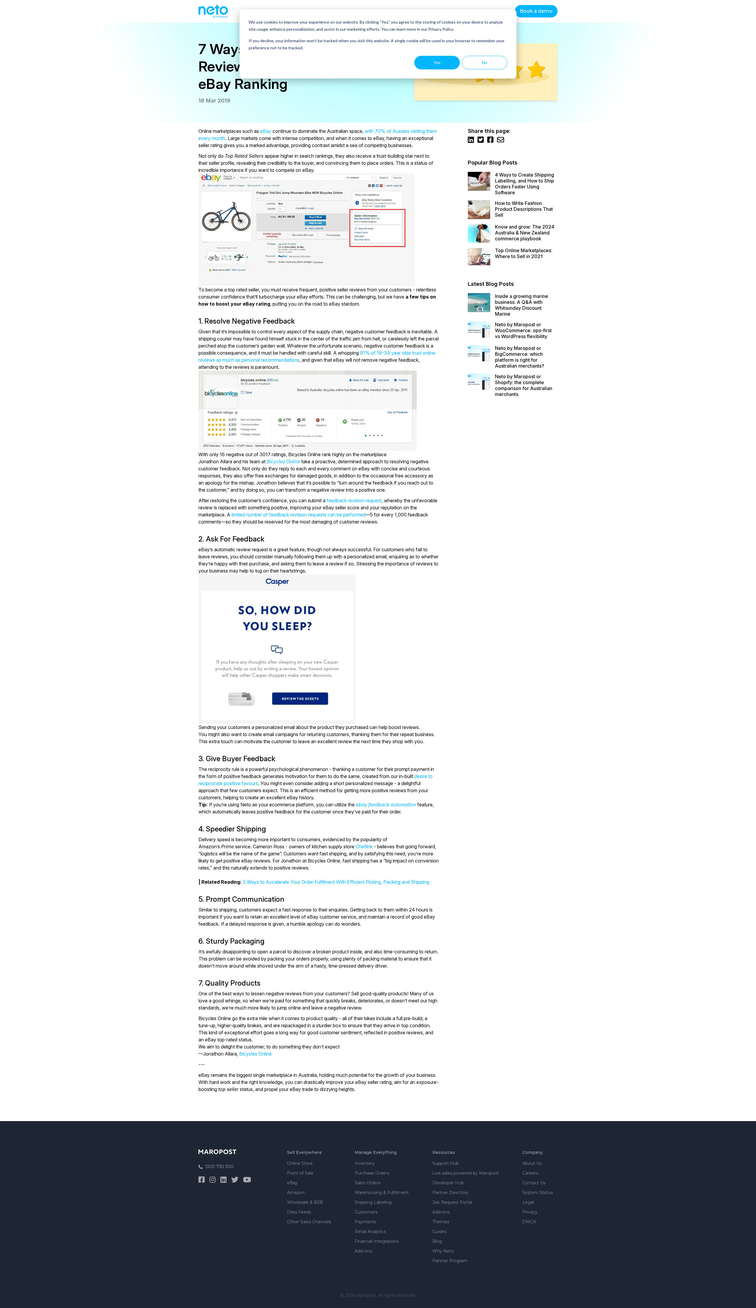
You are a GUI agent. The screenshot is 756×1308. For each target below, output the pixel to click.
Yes (437, 62)
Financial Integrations (377, 1241)
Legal (528, 1202)
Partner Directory (450, 1192)
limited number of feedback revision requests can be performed (298, 515)
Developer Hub (448, 1182)
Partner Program (449, 1260)
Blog (437, 1241)
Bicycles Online (255, 1054)
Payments (365, 1221)
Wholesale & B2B (305, 1202)
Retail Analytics (370, 1231)
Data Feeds (299, 1212)
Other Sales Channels (309, 1221)
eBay (265, 131)
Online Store (300, 1163)
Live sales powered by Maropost (465, 1173)
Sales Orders (367, 1182)
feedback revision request (354, 500)
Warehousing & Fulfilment (382, 1192)
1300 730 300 (219, 1166)
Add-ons (363, 1251)
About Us (532, 1163)
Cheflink (364, 846)
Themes (440, 1221)
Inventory (365, 1163)
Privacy (529, 1212)
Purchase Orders (372, 1173)
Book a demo (536, 11)
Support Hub (445, 1163)
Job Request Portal (452, 1202)
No (484, 62)
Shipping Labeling (373, 1202)
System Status (537, 1192)
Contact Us (533, 1182)
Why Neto (443, 1251)
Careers (530, 1173)
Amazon (295, 1192)
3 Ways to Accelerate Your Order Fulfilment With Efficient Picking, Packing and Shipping (336, 882)
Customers (366, 1212)
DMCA (529, 1221)
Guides (439, 1231)
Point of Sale (300, 1173)
